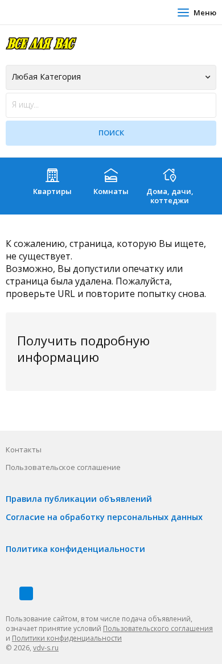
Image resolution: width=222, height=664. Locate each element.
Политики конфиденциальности (67, 638)
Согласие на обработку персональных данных (104, 517)
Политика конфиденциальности (75, 548)
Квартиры (52, 191)
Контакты (24, 449)
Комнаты (111, 191)
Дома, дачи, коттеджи (170, 195)
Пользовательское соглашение (63, 467)
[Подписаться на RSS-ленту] (26, 593)
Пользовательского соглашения (158, 628)
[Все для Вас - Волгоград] (41, 43)
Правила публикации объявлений (79, 498)
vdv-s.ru (46, 648)
